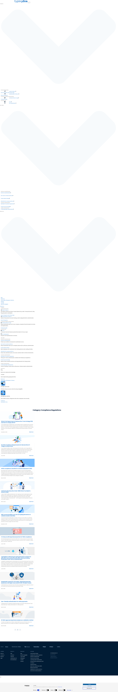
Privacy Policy (60, 686)
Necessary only (89, 688)
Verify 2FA (12, 656)
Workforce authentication (34, 656)
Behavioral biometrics (34, 667)
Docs (7, 92)
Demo (2, 92)
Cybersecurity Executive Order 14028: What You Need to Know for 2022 (15, 491)
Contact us (2, 306)
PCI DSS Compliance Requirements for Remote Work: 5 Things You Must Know (15, 445)
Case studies (3, 300)
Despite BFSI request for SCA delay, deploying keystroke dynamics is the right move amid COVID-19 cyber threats (16, 582)
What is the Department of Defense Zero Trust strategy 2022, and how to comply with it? (17, 422)
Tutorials (2, 302)
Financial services (33, 664)
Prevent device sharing (34, 653)
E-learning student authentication (36, 659)
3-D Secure (32, 662)
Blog (1, 297)
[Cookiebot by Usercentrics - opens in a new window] (27, 685)
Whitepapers (8, 300)
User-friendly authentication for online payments (14, 601)
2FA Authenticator (14, 659)
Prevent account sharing (34, 658)
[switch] (47, 690)
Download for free (4, 402)
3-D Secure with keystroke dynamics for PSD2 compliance (16, 537)
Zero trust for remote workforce (35, 670)
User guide (5, 99)
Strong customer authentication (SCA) (36, 661)
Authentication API (14, 658)
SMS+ (11, 653)
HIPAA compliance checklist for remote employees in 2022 (16, 468)
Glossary (2, 301)
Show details (69, 690)
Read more (31, 432)
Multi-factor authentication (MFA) (36, 666)
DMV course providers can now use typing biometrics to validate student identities (16, 515)
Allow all (89, 684)
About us (2, 653)
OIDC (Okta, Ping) (11, 92)
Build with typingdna (4, 304)
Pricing (4, 92)
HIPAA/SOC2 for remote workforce (36, 669)
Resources (3, 379)
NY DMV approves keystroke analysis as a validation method (17, 620)
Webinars (12, 300)
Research (2, 656)
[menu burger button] (29, 2)
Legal (1, 658)
